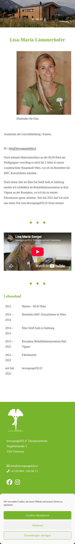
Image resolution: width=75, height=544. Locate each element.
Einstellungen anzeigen (37, 535)
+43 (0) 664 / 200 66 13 (24, 471)
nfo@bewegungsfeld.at (22, 148)
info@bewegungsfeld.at (24, 465)
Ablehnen (37, 525)
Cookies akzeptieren (37, 515)
